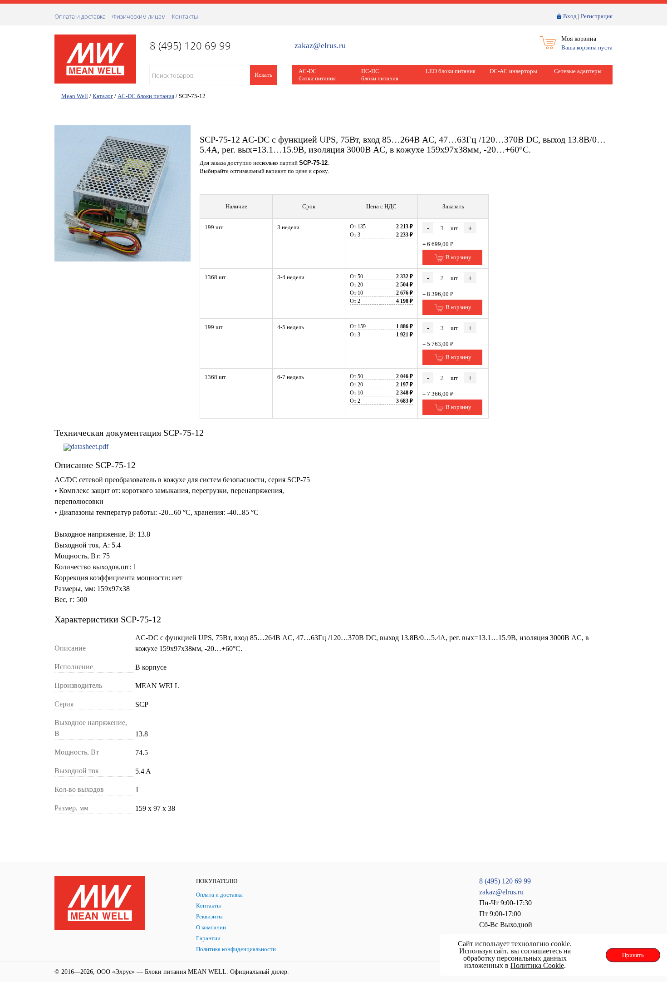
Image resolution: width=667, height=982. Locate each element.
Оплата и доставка (80, 16)
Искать (263, 74)
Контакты (185, 16)
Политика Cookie (537, 965)
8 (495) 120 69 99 (505, 881)
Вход (570, 16)
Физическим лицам (139, 16)
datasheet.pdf (89, 446)
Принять (633, 955)
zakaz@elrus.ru (320, 45)
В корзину (457, 257)
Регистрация (597, 16)
